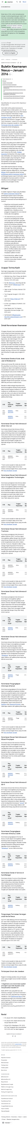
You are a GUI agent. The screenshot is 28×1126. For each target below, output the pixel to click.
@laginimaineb (16, 315)
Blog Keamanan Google (7, 1084)
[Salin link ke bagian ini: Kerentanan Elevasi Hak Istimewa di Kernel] (7, 594)
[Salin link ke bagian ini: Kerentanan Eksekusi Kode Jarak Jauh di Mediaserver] (17, 361)
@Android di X (4, 1076)
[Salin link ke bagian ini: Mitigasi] (9, 189)
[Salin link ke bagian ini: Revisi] (7, 1015)
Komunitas (14, 1116)
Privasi (3, 1119)
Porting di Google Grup (7, 1092)
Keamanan (14, 59)
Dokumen (8, 59)
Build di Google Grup (6, 1089)
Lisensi (25, 1116)
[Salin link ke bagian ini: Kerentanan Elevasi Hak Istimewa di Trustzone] (10, 531)
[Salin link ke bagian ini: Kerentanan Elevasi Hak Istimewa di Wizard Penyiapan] (15, 739)
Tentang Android (5, 1116)
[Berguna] (18, 63)
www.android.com (5, 1103)
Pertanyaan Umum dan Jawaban (10, 125)
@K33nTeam (17, 285)
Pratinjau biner (4, 1065)
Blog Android (4, 1082)
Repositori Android (5, 1057)
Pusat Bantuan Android (7, 1098)
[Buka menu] (2, 2)
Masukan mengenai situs (13, 1119)
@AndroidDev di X (5, 1079)
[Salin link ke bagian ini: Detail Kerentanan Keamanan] (2, 328)
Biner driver (4, 1070)
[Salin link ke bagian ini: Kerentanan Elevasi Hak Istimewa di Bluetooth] (9, 639)
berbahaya (5, 655)
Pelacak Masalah (5, 1111)
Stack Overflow (5, 1108)
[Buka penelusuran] (17, 2)
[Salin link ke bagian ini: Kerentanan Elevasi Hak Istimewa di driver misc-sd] (13, 426)
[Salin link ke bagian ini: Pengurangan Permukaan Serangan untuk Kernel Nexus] (16, 917)
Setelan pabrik (4, 1067)
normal (22, 803)
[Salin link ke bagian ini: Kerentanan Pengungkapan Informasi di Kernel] (16, 686)
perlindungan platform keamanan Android (12, 174)
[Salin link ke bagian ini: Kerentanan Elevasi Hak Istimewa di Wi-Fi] (6, 785)
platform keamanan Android (11, 194)
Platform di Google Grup (7, 1087)
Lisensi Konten (18, 1044)
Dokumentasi (5, 7)
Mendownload (4, 1062)
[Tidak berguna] (20, 63)
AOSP (2, 59)
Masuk (24, 2)
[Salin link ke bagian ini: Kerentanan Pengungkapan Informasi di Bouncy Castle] (22, 834)
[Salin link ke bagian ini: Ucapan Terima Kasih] (21, 268)
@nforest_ (12, 283)
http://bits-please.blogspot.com (13, 317)
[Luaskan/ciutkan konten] (12, 79)
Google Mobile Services (7, 1106)
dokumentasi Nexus (16, 996)
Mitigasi (3, 172)
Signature (4, 704)
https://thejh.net (15, 299)
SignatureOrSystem (15, 704)
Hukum (20, 1116)
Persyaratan (4, 1060)
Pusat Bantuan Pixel (6, 1101)
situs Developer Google (10, 470)
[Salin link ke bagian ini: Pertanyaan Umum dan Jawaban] (2, 974)
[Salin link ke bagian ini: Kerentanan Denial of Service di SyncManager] (12, 875)
